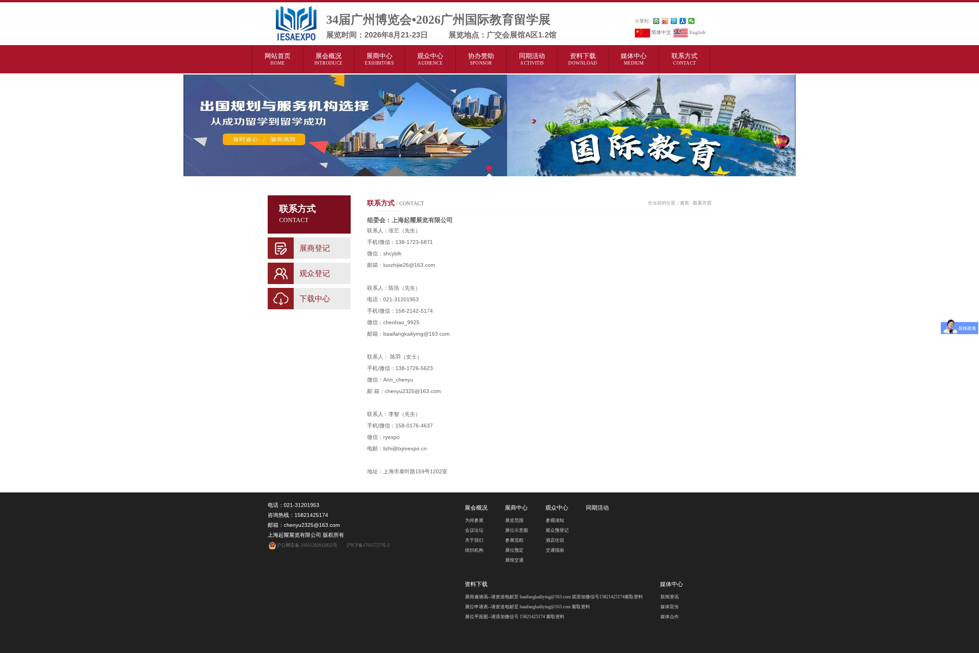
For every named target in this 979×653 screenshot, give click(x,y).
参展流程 (514, 540)
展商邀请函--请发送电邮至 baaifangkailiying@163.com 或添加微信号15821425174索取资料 (554, 596)
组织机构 (474, 550)
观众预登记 (557, 530)
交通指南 (555, 550)
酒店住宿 (555, 540)
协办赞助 (481, 58)
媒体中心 (634, 58)
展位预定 (514, 550)
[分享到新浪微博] (665, 21)
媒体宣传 (669, 606)
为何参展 (474, 520)
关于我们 (474, 540)
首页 (684, 203)
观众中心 (430, 58)
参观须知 (555, 520)
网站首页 (278, 58)
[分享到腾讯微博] (674, 21)
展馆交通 (514, 560)
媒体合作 (669, 616)
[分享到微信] (691, 21)
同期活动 (532, 58)
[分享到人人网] (683, 21)
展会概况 (328, 58)
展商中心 (379, 58)
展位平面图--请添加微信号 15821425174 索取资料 (514, 616)
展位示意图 (516, 530)
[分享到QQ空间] (656, 21)
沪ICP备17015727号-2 (368, 545)
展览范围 (514, 520)
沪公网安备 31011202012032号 (306, 545)
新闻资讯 (669, 596)
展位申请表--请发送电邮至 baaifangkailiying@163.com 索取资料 (527, 606)
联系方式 (685, 58)
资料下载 (582, 58)
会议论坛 (474, 530)
